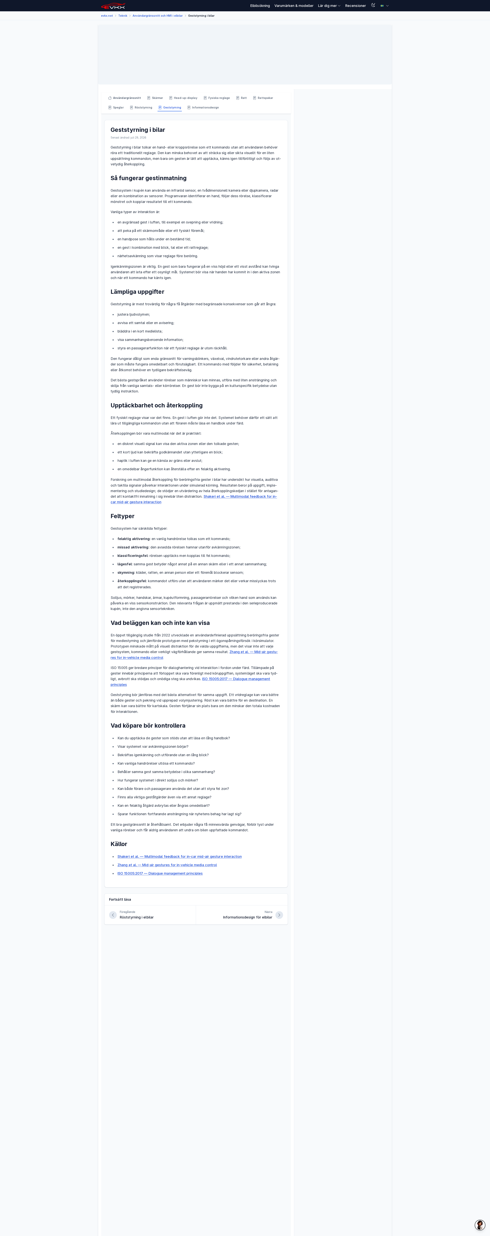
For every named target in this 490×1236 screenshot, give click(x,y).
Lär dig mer (327, 6)
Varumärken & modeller (294, 6)
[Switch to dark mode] (373, 5)
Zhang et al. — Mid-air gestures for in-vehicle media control (167, 865)
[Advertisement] (216, 54)
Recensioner (355, 6)
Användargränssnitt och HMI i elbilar (158, 15)
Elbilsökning (260, 6)
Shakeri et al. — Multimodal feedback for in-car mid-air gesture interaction (180, 856)
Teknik (122, 15)
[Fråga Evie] (480, 1225)
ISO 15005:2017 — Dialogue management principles (160, 873)
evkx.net (107, 15)
